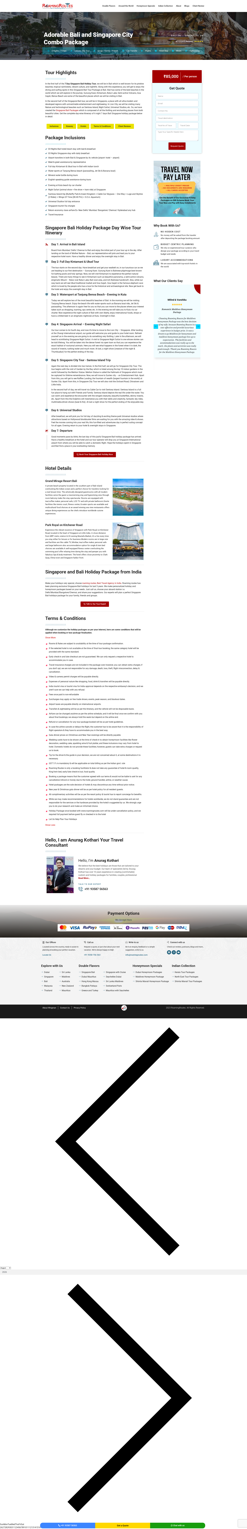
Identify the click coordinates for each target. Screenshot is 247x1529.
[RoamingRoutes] (57, 6)
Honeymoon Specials (146, 6)
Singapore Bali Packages (67, 110)
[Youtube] (179, 952)
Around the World (125, 6)
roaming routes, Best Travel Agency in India (101, 583)
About (178, 6)
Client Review (198, 6)
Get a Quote (123, 1525)
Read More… (84, 878)
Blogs (186, 6)
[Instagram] (174, 952)
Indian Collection (165, 6)
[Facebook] (169, 952)
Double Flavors (108, 6)
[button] (156, 326)
